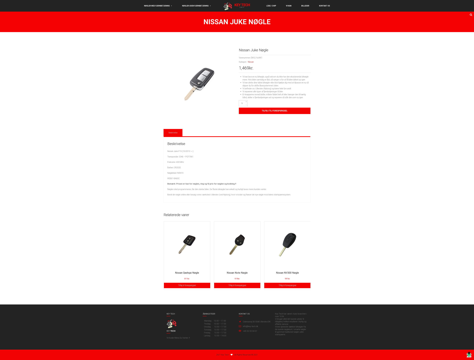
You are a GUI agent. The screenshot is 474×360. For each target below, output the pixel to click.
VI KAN (288, 6)
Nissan (251, 62)
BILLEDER (305, 6)
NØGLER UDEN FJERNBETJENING (195, 6)
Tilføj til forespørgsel (274, 111)
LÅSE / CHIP (271, 6)
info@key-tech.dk (250, 326)
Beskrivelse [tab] (173, 133)
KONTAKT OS (324, 6)
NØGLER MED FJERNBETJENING (157, 6)
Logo (238, 6)
